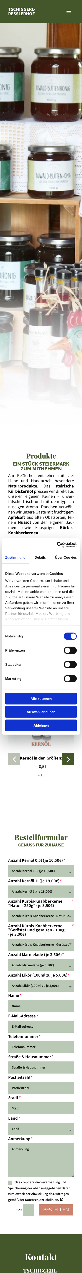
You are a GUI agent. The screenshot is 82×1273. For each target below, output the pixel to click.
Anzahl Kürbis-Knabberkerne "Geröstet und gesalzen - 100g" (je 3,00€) (37, 930)
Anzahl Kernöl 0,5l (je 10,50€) (35, 861)
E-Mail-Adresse (22, 1016)
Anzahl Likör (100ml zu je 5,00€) (37, 975)
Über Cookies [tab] (66, 557)
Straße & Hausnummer (29, 1057)
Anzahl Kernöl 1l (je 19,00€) (33, 881)
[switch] (70, 650)
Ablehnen (41, 725)
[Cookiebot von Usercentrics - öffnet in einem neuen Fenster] (58, 545)
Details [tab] (40, 557)
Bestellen (56, 1210)
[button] (14, 759)
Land (13, 1118)
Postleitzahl (19, 1078)
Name (13, 996)
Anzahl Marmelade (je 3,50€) (35, 955)
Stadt (13, 1098)
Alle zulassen (41, 698)
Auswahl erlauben (41, 712)
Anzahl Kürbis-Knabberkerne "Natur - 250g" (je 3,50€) (35, 903)
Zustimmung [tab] (15, 557)
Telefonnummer (23, 1037)
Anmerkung (19, 1139)
